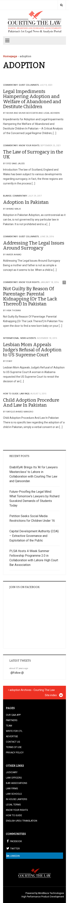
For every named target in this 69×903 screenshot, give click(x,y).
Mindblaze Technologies (51, 893)
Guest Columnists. (29, 85)
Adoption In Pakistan (26, 202)
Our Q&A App (13, 715)
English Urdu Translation (21, 820)
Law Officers (14, 777)
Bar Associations (16, 783)
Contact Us (13, 741)
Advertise (12, 736)
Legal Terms (13, 804)
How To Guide (14, 815)
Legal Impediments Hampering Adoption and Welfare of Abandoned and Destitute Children (32, 99)
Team (9, 725)
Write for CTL (14, 731)
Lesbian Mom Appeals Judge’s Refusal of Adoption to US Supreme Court (32, 349)
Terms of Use (14, 747)
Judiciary (11, 772)
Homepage (10, 56)
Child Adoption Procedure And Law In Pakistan (31, 402)
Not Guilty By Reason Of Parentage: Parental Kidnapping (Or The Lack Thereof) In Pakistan (30, 296)
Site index (51, 695)
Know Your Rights (17, 810)
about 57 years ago (18, 668)
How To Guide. (11, 393)
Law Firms (12, 788)
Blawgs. (7, 196)
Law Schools (14, 794)
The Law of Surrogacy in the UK (33, 154)
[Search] (61, 5)
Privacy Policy (15, 752)
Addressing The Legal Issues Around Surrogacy (33, 245)
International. (11, 338)
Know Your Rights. (29, 145)
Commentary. (10, 85)
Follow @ (18, 672)
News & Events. (28, 338)
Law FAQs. (25, 393)
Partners (11, 720)
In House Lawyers (16, 799)
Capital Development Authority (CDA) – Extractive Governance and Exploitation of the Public (34, 535)
